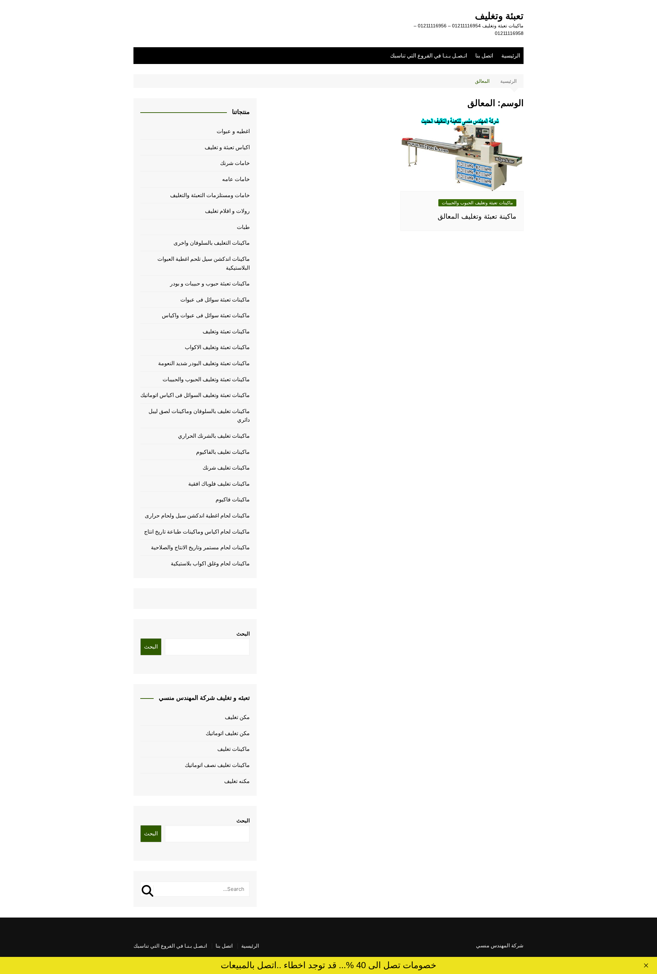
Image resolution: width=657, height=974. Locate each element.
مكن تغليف (237, 717)
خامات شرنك (235, 163)
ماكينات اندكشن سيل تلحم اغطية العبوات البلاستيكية (203, 263)
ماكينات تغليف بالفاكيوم (223, 452)
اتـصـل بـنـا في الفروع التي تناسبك (428, 56)
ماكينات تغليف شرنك (226, 468)
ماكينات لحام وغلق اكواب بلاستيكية (210, 563)
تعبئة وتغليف (499, 16)
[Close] (646, 965)
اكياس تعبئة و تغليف (227, 147)
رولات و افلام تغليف (227, 211)
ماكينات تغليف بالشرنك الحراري (214, 436)
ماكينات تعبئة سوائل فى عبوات (215, 300)
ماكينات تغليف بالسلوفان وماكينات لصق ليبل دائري (199, 415)
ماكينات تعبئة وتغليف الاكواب (217, 347)
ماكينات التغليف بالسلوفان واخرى (211, 243)
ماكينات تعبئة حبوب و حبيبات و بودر (210, 283)
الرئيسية (510, 56)
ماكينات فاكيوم (233, 499)
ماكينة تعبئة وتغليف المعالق (477, 216)
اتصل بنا (484, 56)
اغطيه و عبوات (233, 131)
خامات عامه (236, 179)
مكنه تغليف (237, 781)
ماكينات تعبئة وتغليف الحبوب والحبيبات (477, 202)
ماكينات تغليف (233, 749)
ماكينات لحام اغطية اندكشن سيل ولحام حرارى (197, 515)
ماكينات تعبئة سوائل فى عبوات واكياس (206, 315)
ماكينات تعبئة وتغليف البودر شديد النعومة (204, 363)
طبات (243, 227)
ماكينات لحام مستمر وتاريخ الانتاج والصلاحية (200, 547)
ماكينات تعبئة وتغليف (226, 331)
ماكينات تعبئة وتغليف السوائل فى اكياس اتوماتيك (195, 395)
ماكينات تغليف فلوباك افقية (219, 484)
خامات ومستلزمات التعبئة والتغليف (210, 195)
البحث (243, 634)
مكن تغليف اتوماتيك (228, 733)
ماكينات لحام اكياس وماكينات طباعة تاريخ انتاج (197, 532)
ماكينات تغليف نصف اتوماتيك (217, 765)
